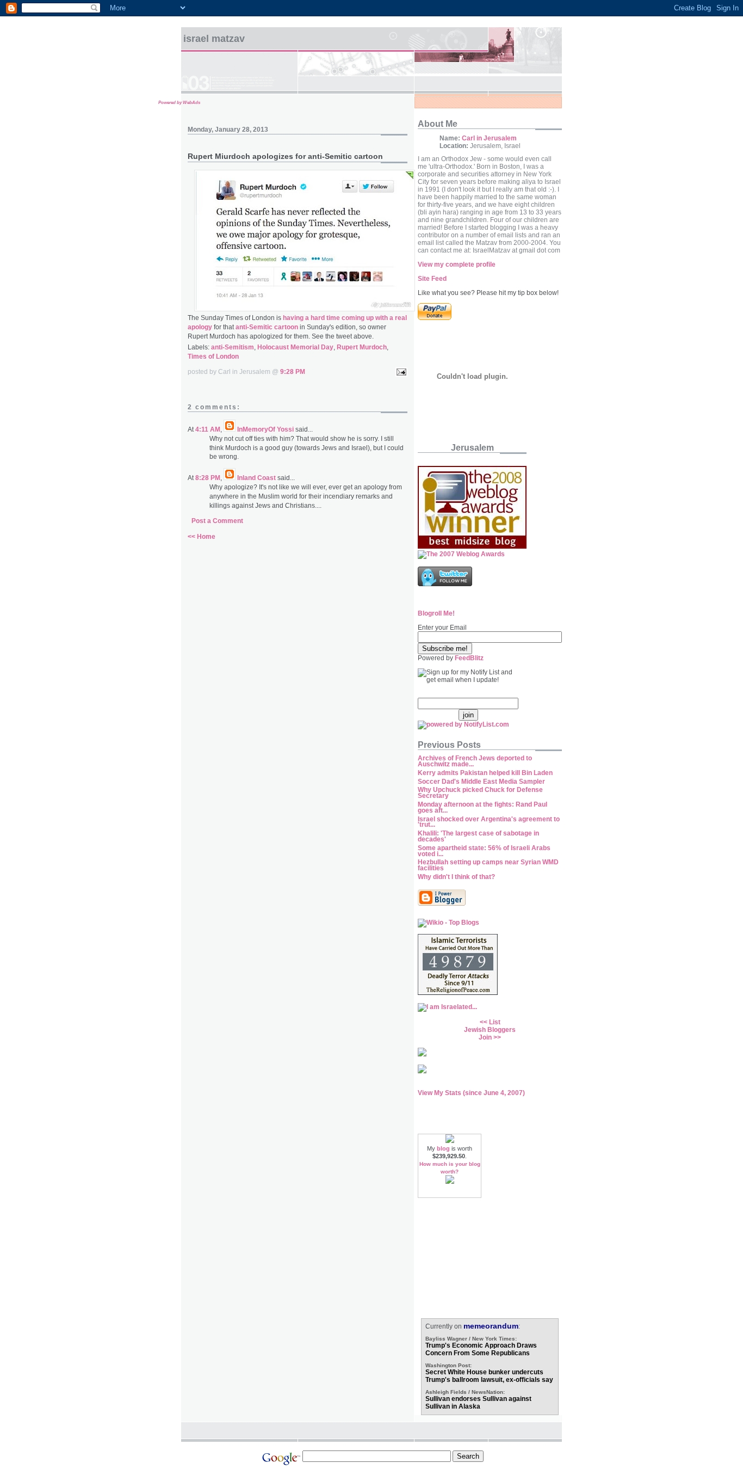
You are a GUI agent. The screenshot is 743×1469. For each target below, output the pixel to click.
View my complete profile (457, 264)
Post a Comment (217, 521)
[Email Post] (399, 372)
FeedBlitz (469, 658)
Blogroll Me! (436, 613)
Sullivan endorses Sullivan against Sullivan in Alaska (478, 1402)
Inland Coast (256, 478)
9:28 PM (292, 372)
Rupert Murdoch (362, 347)
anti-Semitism (232, 347)
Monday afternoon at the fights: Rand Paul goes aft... (482, 807)
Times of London (213, 356)
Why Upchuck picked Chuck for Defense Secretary (480, 793)
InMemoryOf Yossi (265, 429)
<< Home (201, 536)
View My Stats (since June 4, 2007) (471, 1093)
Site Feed (432, 278)
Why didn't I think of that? (456, 877)
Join (485, 1037)
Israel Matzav (214, 38)
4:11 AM (207, 429)
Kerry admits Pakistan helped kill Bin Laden (485, 773)
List (494, 1022)
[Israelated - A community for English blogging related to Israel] (447, 1007)
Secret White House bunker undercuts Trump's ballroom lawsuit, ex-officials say (489, 1376)
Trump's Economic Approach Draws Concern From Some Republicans (481, 1349)
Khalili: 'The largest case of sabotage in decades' (478, 836)
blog (443, 1148)
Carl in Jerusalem (489, 138)
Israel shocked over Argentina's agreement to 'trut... (489, 822)
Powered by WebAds (179, 102)
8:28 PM (207, 478)
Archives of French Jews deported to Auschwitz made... (475, 761)
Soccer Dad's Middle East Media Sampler (481, 781)
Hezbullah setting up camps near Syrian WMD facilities (488, 865)
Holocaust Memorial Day (295, 347)
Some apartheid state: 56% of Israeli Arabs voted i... (484, 851)
